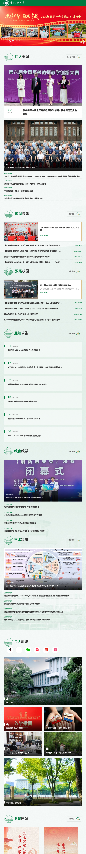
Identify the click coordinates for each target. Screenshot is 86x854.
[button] (9, 39)
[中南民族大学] (13, 3)
